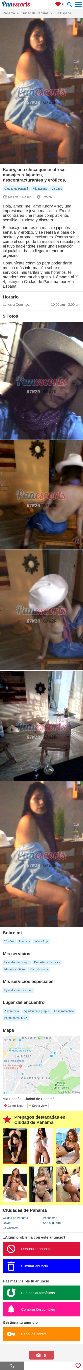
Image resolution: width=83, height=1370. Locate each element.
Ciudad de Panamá (15, 1217)
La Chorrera (11, 1228)
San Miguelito (52, 1222)
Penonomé (50, 1217)
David (6, 1222)
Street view (38, 1105)
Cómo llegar (14, 1105)
